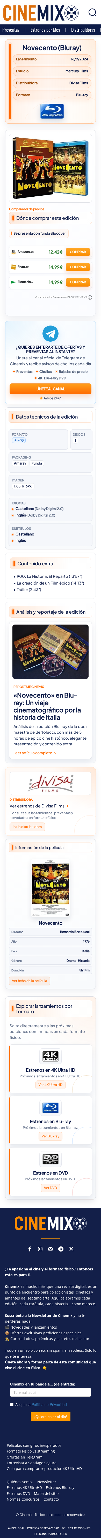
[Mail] (50, 1249)
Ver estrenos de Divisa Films (37, 806)
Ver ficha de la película (29, 981)
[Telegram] (61, 1249)
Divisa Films (78, 83)
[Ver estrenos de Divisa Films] (50, 783)
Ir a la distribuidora (27, 827)
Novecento (50, 923)
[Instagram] (40, 1249)
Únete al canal (51, 388)
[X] (71, 1249)
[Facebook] (30, 1249)
